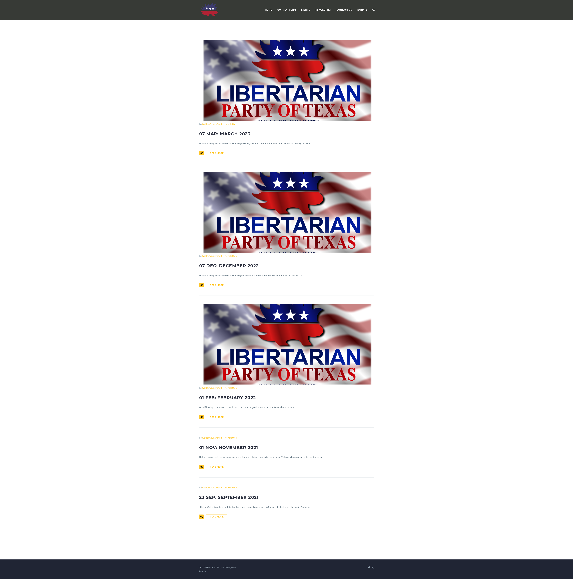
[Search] (373, 10)
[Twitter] (373, 567)
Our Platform (286, 10)
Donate (362, 10)
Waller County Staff (212, 124)
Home (268, 10)
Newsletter (323, 10)
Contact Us (344, 10)
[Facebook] (369, 567)
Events (305, 10)
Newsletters (231, 124)
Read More (217, 153)
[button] (201, 153)
